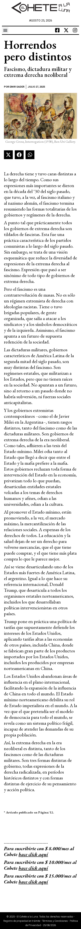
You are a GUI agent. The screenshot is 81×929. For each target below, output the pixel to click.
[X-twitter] (66, 30)
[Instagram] (75, 30)
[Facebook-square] (57, 30)
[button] (5, 30)
